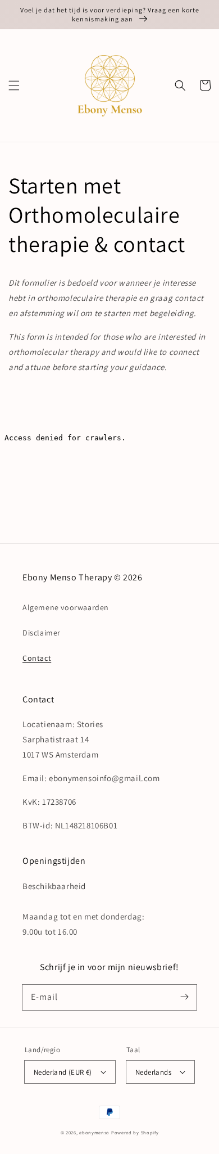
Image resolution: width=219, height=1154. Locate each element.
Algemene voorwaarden (65, 607)
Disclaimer (41, 633)
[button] (14, 85)
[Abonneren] (184, 997)
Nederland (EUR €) (63, 1072)
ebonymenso (94, 1132)
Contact (36, 658)
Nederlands (153, 1072)
